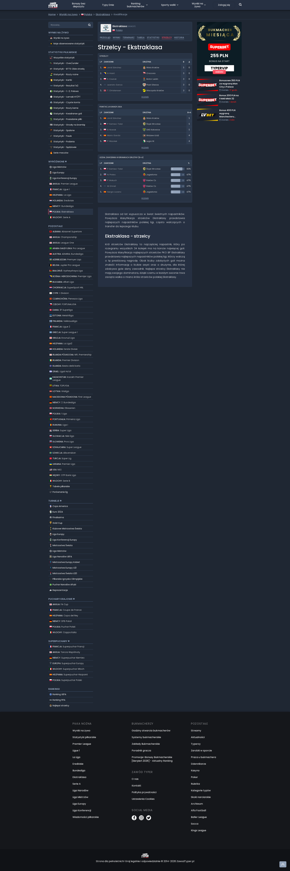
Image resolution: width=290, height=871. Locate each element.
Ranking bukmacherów (135, 5)
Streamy (196, 730)
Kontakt (136, 785)
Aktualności (198, 737)
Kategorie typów (201, 790)
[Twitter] (148, 817)
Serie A (76, 784)
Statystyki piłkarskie (84, 737)
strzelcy (167, 37)
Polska (119, 30)
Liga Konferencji (81, 810)
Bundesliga (78, 770)
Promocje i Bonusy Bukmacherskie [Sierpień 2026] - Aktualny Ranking (152, 759)
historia (179, 37)
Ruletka (195, 784)
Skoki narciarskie (201, 797)
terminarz (128, 37)
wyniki (116, 37)
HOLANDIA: (63, 200)
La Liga (76, 757)
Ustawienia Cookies (143, 799)
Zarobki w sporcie (201, 750)
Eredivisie (77, 764)
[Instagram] (141, 817)
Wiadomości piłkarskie (85, 817)
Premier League (81, 744)
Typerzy (196, 744)
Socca (194, 823)
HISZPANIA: (62, 194)
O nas (135, 779)
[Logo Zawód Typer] (53, 5)
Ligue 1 (76, 750)
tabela (141, 37)
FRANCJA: (61, 189)
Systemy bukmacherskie (146, 737)
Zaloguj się (224, 5)
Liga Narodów (80, 790)
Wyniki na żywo (197, 5)
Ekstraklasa (79, 777)
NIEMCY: (63, 206)
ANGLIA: (65, 183)
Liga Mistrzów (59, 166)
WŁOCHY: (61, 217)
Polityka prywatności (144, 792)
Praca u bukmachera (203, 757)
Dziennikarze (198, 764)
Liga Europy (58, 172)
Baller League (199, 817)
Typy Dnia (108, 5)
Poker (194, 777)
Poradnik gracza (141, 750)
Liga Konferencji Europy (65, 178)
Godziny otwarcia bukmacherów (151, 730)
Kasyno (195, 770)
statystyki (153, 37)
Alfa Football (198, 810)
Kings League (198, 830)
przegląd (105, 37)
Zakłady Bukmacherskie (146, 744)
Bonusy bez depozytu (78, 5)
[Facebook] (134, 817)
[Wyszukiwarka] (240, 4)
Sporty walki (168, 5)
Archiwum (197, 804)
